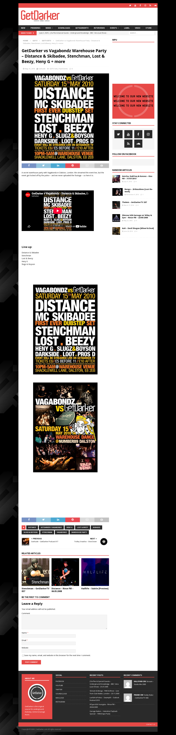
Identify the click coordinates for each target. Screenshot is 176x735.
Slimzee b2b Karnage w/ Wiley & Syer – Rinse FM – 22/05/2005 (137, 216)
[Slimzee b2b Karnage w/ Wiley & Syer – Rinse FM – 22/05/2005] (116, 218)
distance (32, 527)
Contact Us (150, 724)
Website (25, 647)
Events (113, 28)
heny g (69, 527)
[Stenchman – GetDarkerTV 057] (35, 572)
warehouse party (79, 532)
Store (149, 28)
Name (24, 633)
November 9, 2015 (132, 194)
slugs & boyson (30, 532)
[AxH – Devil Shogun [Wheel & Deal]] (116, 231)
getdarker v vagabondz (51, 527)
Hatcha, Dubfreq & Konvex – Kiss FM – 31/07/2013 (137, 177)
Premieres (35, 28)
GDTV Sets (54, 69)
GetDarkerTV (82, 28)
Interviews (99, 28)
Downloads (64, 28)
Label (127, 28)
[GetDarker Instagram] (145, 5)
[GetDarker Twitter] (130, 5)
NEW (23, 28)
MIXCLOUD (60, 698)
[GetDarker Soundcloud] (155, 5)
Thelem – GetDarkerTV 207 (134, 202)
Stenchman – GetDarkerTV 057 (35, 590)
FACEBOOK (60, 681)
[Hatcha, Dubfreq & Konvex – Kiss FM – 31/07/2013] (116, 179)
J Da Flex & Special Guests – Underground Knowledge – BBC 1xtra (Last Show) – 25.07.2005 (104, 684)
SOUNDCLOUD (61, 693)
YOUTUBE (59, 685)
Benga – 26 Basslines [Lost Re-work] (139, 190)
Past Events (63, 69)
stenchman (47, 532)
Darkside (41, 69)
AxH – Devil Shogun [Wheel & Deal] (138, 228)
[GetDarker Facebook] (140, 5)
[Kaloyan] (128, 687)
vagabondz (62, 532)
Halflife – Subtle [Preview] (94, 588)
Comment (26, 613)
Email (24, 640)
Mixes (48, 28)
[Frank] (128, 700)
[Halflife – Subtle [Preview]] (95, 572)
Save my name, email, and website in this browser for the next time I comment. (57, 655)
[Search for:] (141, 33)
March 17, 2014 (129, 205)
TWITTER (59, 689)
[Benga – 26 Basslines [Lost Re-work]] (117, 192)
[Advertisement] (113, 16)
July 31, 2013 (128, 181)
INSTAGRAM (60, 702)
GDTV (35, 40)
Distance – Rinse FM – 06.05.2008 (62, 590)
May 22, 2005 (128, 220)
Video (137, 28)
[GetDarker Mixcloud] (150, 5)
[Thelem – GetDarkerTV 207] (116, 205)
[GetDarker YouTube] (135, 5)
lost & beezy (82, 527)
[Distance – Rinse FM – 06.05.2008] (65, 572)
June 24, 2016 (128, 231)
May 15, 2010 (30, 69)
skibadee (96, 527)
